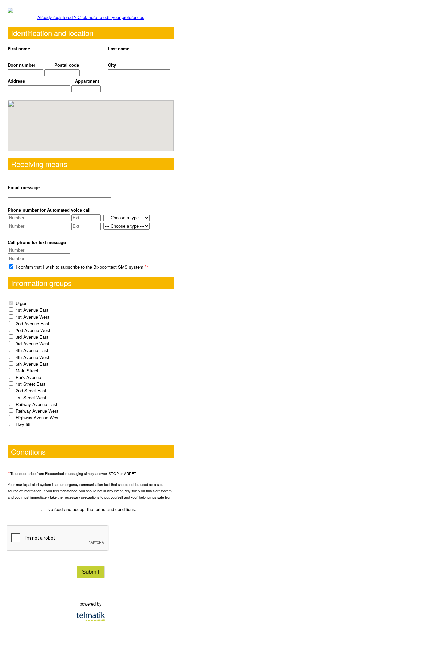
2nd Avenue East (32, 323)
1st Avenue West (32, 317)
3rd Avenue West (32, 343)
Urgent (22, 303)
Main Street (27, 370)
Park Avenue (28, 377)
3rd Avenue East (32, 337)
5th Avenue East (32, 364)
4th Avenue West (32, 357)
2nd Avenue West (33, 330)
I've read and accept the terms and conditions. (91, 509)
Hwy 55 (23, 424)
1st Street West (31, 397)
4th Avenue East (32, 350)
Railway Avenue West (37, 411)
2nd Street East (31, 390)
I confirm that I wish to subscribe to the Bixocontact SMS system (81, 267)
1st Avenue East (32, 310)
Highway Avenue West (38, 417)
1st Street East (30, 384)
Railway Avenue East (36, 404)
